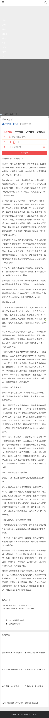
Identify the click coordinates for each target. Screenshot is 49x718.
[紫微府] (1, 114)
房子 (4, 56)
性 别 (7, 142)
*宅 (3, 43)
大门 (4, 47)
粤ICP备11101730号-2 (29, 714)
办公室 (4, 34)
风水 (4, 25)
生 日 (7, 147)
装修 (4, 29)
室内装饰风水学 (15, 624)
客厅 (4, 52)
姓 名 (7, 137)
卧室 (4, 38)
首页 (4, 20)
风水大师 (7, 124)
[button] (3, 2)
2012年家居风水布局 (16, 620)
